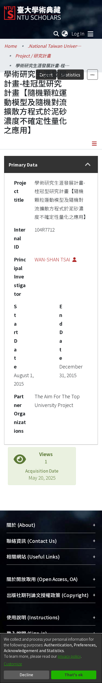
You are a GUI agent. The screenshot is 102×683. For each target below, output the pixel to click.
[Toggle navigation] (90, 33)
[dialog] (51, 658)
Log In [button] (78, 33)
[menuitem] (65, 33)
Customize (13, 663)
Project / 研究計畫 (33, 55)
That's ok (73, 674)
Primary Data (23, 164)
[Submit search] (56, 33)
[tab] (51, 164)
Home (10, 46)
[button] (87, 164)
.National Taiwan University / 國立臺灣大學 (55, 46)
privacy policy (69, 656)
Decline (26, 674)
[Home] (32, 11)
